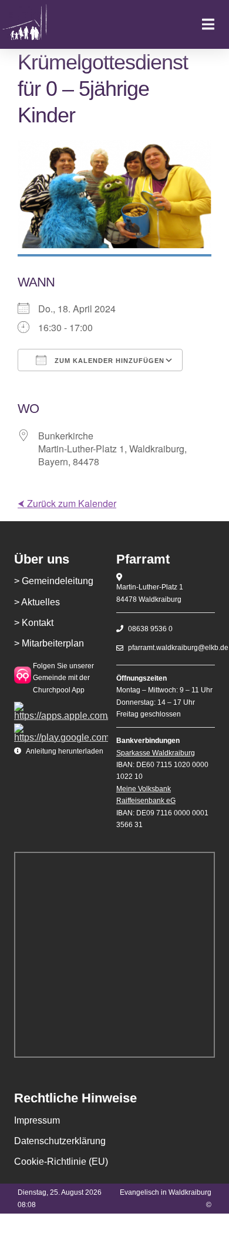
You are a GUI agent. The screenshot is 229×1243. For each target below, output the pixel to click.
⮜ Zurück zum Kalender (67, 503)
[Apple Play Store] (61, 706)
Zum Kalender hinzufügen (108, 360)
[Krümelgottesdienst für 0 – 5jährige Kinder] (39, 24)
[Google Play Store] (61, 728)
